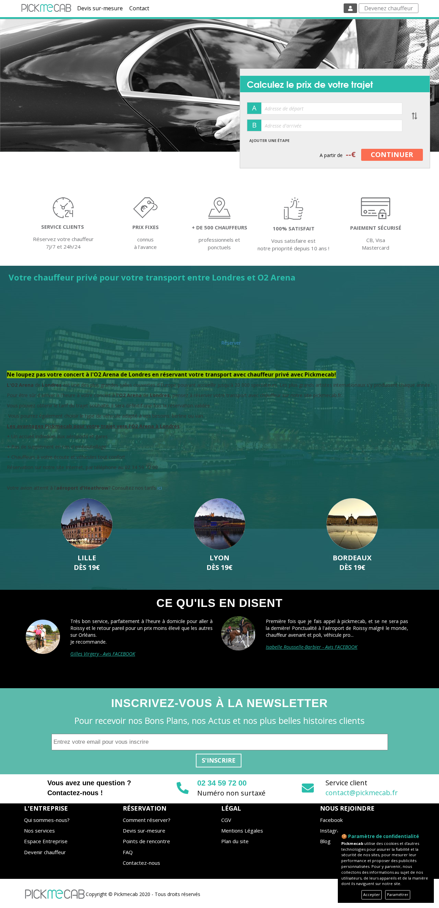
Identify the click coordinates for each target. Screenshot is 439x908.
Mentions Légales (242, 830)
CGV (226, 819)
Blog (325, 841)
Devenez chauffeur (388, 8)
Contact (139, 8)
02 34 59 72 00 (222, 783)
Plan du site (235, 841)
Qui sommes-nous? (47, 819)
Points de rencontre (146, 841)
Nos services (39, 830)
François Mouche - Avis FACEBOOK (302, 647)
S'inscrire (219, 760)
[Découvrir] (87, 523)
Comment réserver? (146, 819)
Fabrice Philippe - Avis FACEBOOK (105, 647)
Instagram (332, 830)
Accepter (371, 894)
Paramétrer (397, 894)
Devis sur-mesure (100, 8)
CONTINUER (392, 154)
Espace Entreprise (46, 841)
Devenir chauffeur (45, 852)
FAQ (128, 852)
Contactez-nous (141, 862)
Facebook (331, 819)
